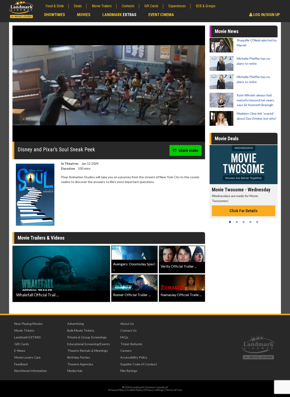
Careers (126, 350)
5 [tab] (257, 222)
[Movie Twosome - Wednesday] (244, 164)
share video (188, 150)
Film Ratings (128, 371)
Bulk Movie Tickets (80, 330)
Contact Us (128, 330)
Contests (128, 6)
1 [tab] (230, 222)
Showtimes (54, 14)
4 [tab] (250, 222)
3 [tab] (243, 222)
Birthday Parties (78, 357)
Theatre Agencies (80, 364)
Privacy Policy (116, 390)
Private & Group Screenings (87, 337)
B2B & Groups (205, 6)
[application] (108, 85)
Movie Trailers (102, 6)
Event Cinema (161, 14)
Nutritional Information (30, 371)
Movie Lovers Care (27, 357)
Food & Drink (55, 6)
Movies (83, 14)
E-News (19, 350)
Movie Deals (227, 138)
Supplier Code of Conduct (138, 364)
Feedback (21, 364)
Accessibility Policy (133, 357)
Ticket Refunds (131, 344)
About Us (127, 324)
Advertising (75, 324)
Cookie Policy (135, 390)
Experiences (177, 6)
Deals (78, 6)
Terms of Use (174, 390)
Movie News (227, 31)
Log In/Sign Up (266, 14)
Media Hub (74, 371)
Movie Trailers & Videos (41, 238)
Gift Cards (151, 6)
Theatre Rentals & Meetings (87, 350)
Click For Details (244, 210)
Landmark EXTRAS (27, 337)
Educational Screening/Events (88, 344)
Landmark (119, 14)
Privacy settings (154, 390)
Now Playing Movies (28, 324)
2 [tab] (236, 222)
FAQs (124, 337)
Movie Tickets (24, 330)
